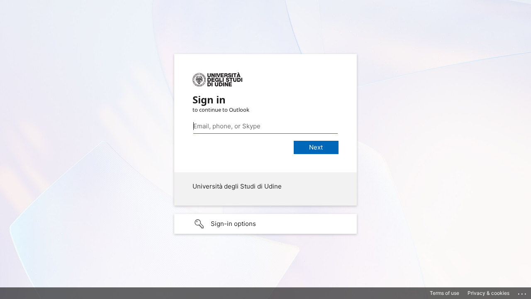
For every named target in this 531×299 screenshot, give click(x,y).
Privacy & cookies (488, 293)
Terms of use (444, 293)
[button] (265, 224)
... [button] (523, 292)
